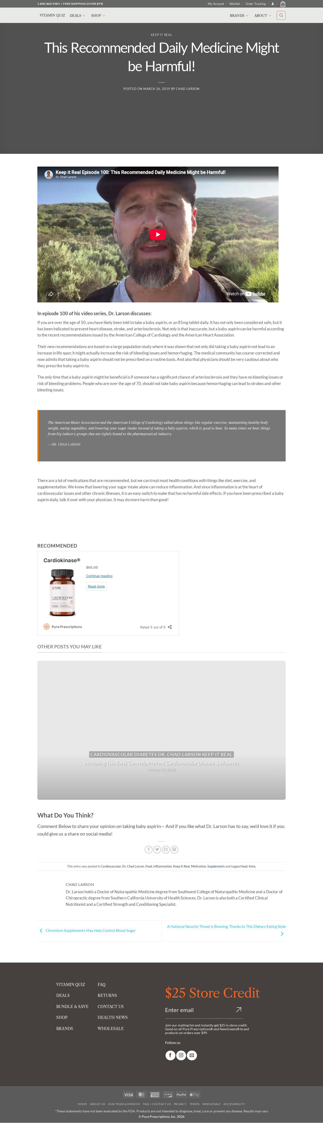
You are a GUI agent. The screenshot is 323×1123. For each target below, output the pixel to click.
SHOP (62, 1017)
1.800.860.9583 (48, 3)
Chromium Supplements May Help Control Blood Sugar (90, 930)
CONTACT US (111, 1006)
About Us (97, 1104)
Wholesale (211, 1104)
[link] (170, 1055)
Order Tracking (255, 4)
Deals (75, 15)
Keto (252, 866)
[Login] (272, 4)
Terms (195, 1104)
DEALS (63, 995)
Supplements (216, 866)
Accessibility (234, 1104)
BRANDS (64, 1028)
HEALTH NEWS (113, 1017)
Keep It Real (161, 35)
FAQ (101, 984)
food (244, 866)
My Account (216, 4)
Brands (237, 15)
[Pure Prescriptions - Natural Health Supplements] (161, 15)
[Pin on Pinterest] (174, 849)
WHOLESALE (111, 1028)
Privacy (180, 1104)
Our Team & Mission (124, 1104)
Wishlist (234, 4)
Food (148, 866)
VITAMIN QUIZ (70, 984)
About (260, 15)
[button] (282, 4)
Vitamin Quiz (52, 15)
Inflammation (162, 866)
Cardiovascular (111, 866)
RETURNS (107, 995)
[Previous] (48, 730)
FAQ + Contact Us (157, 1104)
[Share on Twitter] (157, 849)
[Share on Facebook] (149, 849)
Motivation (198, 866)
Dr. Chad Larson (133, 866)
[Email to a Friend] (166, 849)
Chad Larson (187, 89)
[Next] (275, 730)
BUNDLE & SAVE (72, 1006)
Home (82, 1104)
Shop (96, 15)
